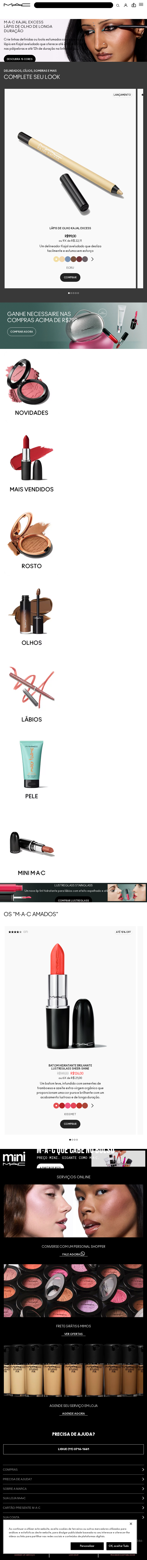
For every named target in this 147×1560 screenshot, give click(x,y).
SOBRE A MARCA (15, 1488)
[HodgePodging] (73, 259)
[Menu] (141, 4)
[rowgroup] (73, 616)
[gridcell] (73, 386)
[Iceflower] (68, 259)
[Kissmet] (56, 1105)
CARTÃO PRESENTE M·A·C (21, 1507)
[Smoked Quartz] (85, 259)
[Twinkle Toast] (62, 259)
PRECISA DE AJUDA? (17, 1479)
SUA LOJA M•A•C (14, 1498)
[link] (20, 59)
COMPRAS (10, 1469)
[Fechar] (131, 1524)
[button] (141, 4)
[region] (70, 1537)
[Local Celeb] (79, 1105)
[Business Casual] (85, 1105)
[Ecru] (56, 259)
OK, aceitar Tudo (119, 1546)
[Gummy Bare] (73, 1105)
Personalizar (87, 1546)
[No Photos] (68, 1105)
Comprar (70, 277)
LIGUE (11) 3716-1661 (73, 1449)
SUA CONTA (11, 1517)
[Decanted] (79, 259)
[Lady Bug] (62, 1105)
